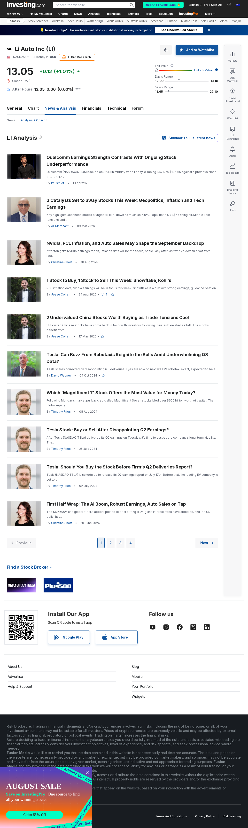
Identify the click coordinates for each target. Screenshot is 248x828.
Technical (116, 108)
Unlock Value (203, 70)
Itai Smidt (57, 183)
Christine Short (61, 262)
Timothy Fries (61, 411)
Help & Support (20, 686)
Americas (157, 21)
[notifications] (229, 4)
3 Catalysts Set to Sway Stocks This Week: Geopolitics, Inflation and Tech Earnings (125, 204)
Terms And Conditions (171, 816)
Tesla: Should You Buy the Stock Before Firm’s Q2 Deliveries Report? (119, 466)
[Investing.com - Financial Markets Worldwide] (26, 4)
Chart (33, 108)
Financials (91, 108)
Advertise (15, 676)
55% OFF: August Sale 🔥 (163, 5)
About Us (15, 666)
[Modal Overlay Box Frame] (46, 797)
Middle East (189, 21)
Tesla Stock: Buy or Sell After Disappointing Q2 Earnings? (107, 429)
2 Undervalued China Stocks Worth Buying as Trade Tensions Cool (117, 317)
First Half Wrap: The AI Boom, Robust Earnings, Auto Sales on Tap (116, 504)
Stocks (15, 21)
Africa (224, 21)
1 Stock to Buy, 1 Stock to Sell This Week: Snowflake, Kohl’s (108, 280)
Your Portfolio (143, 686)
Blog (135, 666)
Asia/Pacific (208, 21)
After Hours (75, 21)
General (14, 108)
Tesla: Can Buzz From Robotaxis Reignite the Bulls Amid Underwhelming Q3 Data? (127, 358)
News (11, 120)
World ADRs (115, 21)
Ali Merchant (60, 226)
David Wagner (61, 375)
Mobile (137, 676)
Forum (138, 108)
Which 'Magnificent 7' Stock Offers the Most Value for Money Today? (120, 392)
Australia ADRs (137, 21)
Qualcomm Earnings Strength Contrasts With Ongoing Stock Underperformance (111, 161)
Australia (58, 21)
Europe (172, 21)
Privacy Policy (205, 816)
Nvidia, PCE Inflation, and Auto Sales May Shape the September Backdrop (125, 243)
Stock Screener (38, 21)
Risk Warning (232, 816)
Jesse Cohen (60, 294)
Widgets (138, 696)
